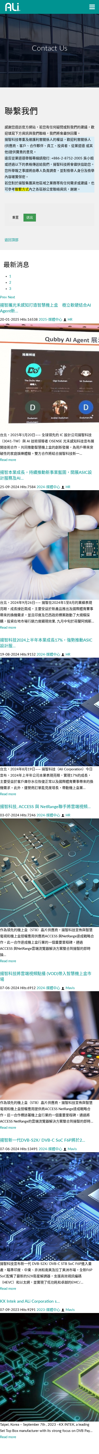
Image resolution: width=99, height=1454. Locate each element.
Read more (8, 460)
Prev (3, 297)
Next (11, 297)
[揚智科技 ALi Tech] (13, 7)
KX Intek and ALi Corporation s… (30, 1301)
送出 (29, 217)
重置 (15, 217)
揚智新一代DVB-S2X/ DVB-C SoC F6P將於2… (42, 1140)
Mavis (70, 988)
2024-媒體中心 (48, 487)
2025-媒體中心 (50, 319)
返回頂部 (11, 240)
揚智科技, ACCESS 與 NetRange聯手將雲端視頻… (45, 807)
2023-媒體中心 (48, 1310)
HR (70, 319)
